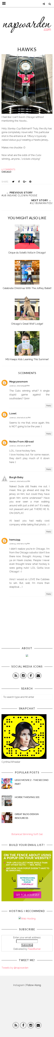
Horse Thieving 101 (27, 797)
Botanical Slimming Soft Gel (27, 834)
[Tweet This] (13, 181)
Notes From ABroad (21, 441)
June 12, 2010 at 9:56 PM (19, 386)
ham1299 (14, 539)
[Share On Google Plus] (24, 181)
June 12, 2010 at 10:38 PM (20, 446)
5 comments (8, 169)
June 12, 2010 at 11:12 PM (19, 481)
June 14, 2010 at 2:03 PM (19, 544)
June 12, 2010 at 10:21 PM (19, 418)
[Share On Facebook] (18, 181)
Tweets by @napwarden (15, 967)
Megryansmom (18, 381)
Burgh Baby (16, 477)
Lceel (12, 413)
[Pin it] (30, 181)
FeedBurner (34, 949)
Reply (48, 406)
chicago (6, 172)
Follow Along (33, 985)
